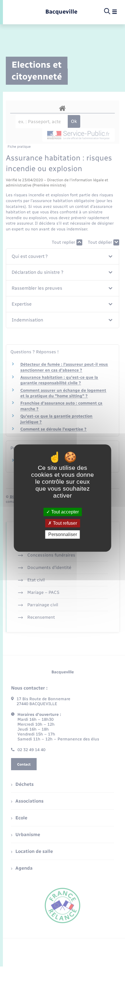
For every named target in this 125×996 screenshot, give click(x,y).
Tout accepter (64, 511)
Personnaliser (62, 534)
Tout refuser (64, 523)
